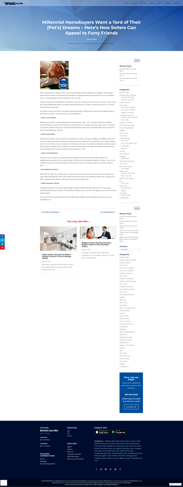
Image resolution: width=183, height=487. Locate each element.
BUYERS (126, 3)
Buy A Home (123, 105)
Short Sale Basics (126, 188)
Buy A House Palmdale (128, 110)
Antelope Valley (74, 43)
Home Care (124, 140)
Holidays (122, 130)
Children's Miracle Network (129, 117)
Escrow (42, 459)
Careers (69, 449)
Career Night (125, 168)
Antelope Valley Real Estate (128, 95)
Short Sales (123, 193)
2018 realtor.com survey (98, 102)
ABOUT (159, 3)
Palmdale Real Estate (127, 100)
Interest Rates (125, 158)
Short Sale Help (125, 195)
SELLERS (134, 3)
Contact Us (131, 407)
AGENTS (152, 3)
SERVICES (143, 3)
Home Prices (123, 133)
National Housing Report (127, 161)
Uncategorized (124, 198)
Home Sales (84, 43)
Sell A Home (104, 43)
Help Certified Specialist (127, 128)
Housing (122, 151)
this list (47, 144)
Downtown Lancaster (126, 122)
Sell (68, 433)
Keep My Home (124, 154)
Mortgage (123, 156)
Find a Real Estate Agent (127, 125)
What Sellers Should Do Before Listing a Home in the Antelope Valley (56, 256)
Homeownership (125, 138)
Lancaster (43, 437)
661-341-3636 (45, 446)
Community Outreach (126, 115)
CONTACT (176, 3)
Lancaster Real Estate (127, 97)
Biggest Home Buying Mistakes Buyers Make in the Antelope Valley (96, 244)
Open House (123, 164)
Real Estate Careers (126, 166)
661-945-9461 (45, 440)
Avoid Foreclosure (125, 102)
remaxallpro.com (45, 199)
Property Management (47, 464)
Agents (69, 447)
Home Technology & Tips (129, 143)
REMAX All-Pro (124, 171)
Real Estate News (73, 456)
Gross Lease (125, 183)
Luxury (69, 436)
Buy (68, 431)
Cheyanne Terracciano (128, 173)
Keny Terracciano (126, 176)
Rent (121, 181)
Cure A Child (124, 120)
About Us (70, 451)
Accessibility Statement (111, 484)
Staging (111, 43)
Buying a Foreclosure (127, 112)
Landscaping (94, 43)
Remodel (123, 148)
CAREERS (168, 3)
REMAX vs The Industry (127, 178)
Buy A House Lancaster (128, 107)
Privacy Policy (126, 483)
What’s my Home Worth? (75, 459)
